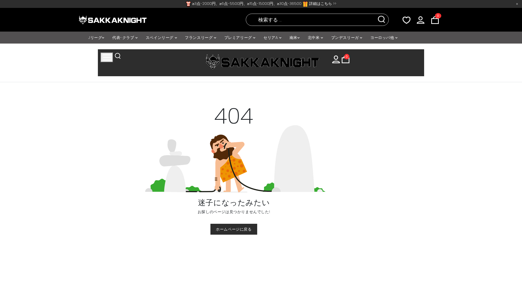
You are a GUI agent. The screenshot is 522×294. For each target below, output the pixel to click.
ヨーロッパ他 (382, 37)
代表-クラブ (123, 37)
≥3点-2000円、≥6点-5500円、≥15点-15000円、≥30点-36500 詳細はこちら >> (263, 3)
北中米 (314, 37)
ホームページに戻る (233, 229)
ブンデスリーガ (345, 37)
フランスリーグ (199, 37)
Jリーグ (95, 37)
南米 (293, 37)
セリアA (271, 37)
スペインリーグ (160, 37)
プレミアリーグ (238, 37)
